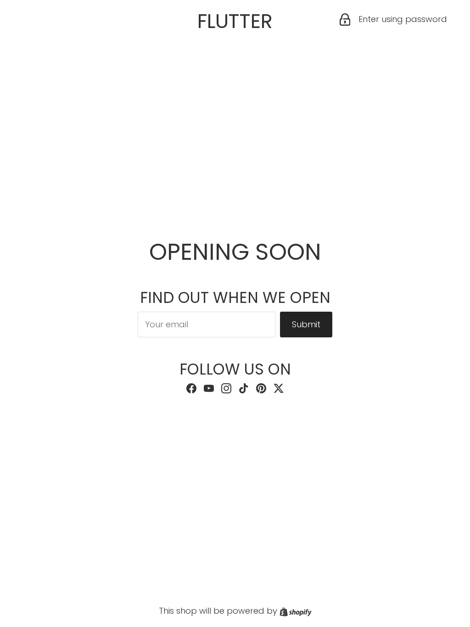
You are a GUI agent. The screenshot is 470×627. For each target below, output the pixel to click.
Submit (306, 324)
